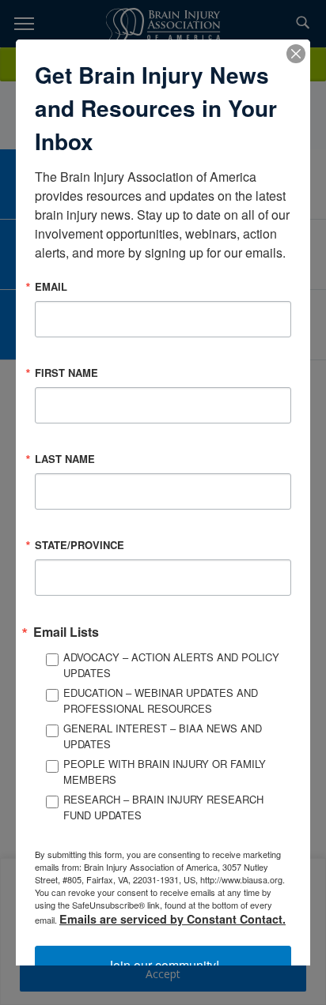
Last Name (65, 459)
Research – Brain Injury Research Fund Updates (163, 807)
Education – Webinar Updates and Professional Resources (160, 700)
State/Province (79, 545)
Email (51, 286)
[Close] (295, 53)
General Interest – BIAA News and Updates (162, 736)
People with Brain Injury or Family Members (164, 771)
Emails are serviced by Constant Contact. (172, 919)
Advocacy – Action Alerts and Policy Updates (171, 664)
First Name (66, 372)
